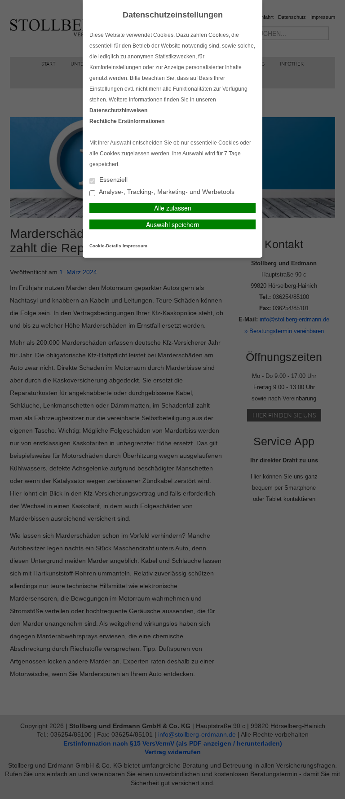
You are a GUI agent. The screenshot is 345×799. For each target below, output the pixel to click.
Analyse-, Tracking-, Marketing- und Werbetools (165, 192)
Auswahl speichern (172, 224)
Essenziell (112, 179)
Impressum (135, 245)
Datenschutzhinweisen (118, 110)
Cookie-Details (105, 245)
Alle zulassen (172, 207)
